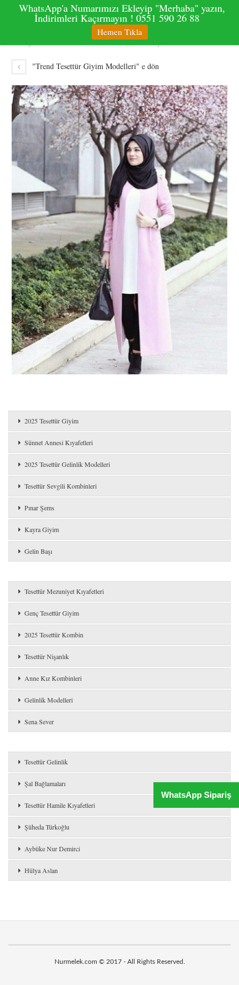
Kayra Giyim (41, 529)
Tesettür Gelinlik (46, 761)
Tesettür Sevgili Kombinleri (60, 485)
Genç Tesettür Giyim (51, 612)
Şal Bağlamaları (45, 783)
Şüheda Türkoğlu (46, 826)
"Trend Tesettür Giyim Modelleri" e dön (94, 66)
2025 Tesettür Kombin (53, 634)
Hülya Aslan (41, 870)
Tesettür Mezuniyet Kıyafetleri (64, 591)
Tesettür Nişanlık (46, 656)
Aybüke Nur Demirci (52, 848)
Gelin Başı (38, 551)
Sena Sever (39, 721)
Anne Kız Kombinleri (53, 678)
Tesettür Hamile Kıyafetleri (59, 805)
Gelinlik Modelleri (48, 699)
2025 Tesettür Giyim (51, 420)
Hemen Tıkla (119, 31)
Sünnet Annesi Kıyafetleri (58, 442)
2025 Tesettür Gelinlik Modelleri (67, 464)
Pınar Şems (39, 507)
